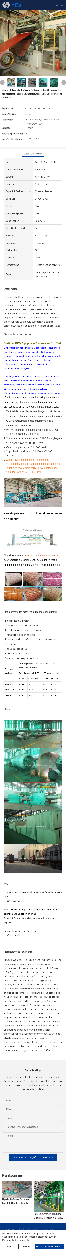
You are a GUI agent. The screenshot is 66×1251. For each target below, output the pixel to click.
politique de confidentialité (15, 1240)
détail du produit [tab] (33, 153)
